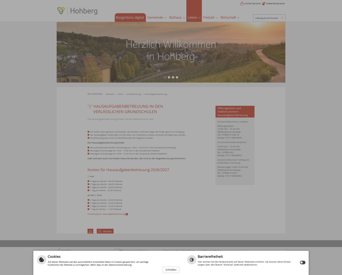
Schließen (171, 269)
